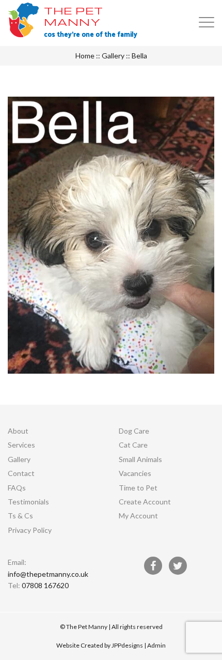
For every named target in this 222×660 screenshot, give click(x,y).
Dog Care (134, 430)
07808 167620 (45, 585)
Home (84, 55)
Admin (156, 645)
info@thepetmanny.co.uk (48, 574)
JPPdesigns (127, 645)
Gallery (113, 55)
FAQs (17, 487)
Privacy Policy (30, 530)
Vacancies (135, 473)
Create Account (145, 501)
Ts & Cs (20, 515)
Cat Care (133, 444)
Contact (21, 473)
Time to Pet (138, 487)
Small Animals (140, 459)
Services (21, 444)
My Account (138, 515)
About (18, 430)
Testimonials (28, 501)
